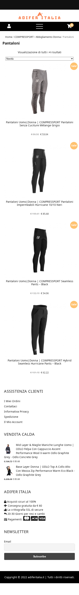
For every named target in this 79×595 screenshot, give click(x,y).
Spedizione (11, 417)
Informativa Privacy (16, 411)
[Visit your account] (9, 26)
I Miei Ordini (12, 401)
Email (7, 541)
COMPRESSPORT (24, 37)
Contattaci (10, 406)
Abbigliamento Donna (48, 37)
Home (8, 37)
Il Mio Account (13, 422)
